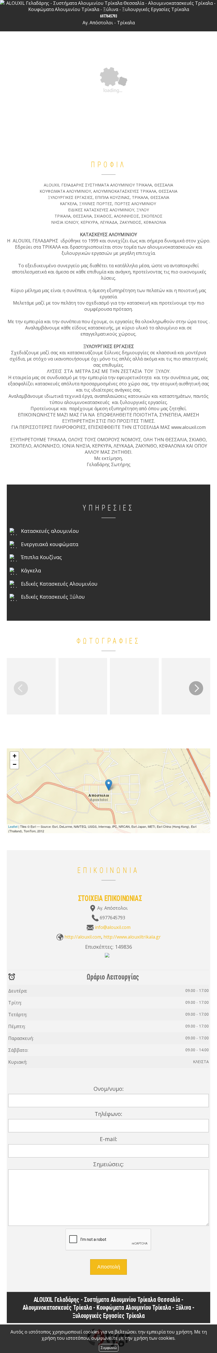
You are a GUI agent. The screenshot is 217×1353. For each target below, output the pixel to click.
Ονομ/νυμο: (109, 1089)
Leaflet (13, 826)
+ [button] (14, 755)
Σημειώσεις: (108, 1164)
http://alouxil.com (82, 937)
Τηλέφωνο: (108, 1114)
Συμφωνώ (109, 1348)
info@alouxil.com (113, 927)
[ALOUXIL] (107, 958)
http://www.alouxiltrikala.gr (132, 937)
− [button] (14, 764)
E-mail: (108, 1139)
